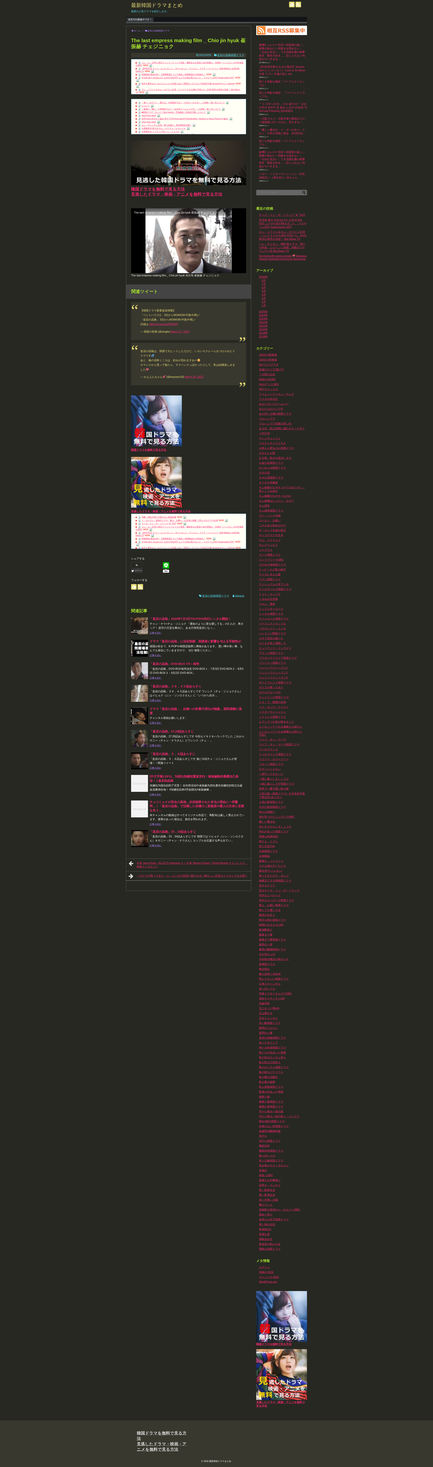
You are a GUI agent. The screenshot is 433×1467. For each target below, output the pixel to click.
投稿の (266, 1272)
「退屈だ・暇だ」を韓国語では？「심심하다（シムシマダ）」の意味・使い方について (181, 109)
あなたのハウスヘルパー (274, 404)
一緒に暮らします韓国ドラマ (276, 783)
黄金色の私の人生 (270, 1244)
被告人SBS (266, 1175)
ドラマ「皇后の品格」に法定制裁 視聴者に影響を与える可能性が (195, 641)
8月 (264, 280)
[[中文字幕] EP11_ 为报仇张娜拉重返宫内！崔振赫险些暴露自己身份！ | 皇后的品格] (139, 783)
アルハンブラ (267, 418)
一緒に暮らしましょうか (274, 778)
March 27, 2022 (180, 331)
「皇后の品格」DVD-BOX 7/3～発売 (174, 664)
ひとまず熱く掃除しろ (272, 643)
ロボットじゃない (270, 769)
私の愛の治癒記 (268, 1077)
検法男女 (264, 969)
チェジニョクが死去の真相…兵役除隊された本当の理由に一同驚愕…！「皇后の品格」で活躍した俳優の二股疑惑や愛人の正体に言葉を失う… (197, 806)
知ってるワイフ (268, 1042)
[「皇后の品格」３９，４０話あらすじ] (139, 693)
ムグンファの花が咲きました (276, 721)
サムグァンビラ (268, 545)
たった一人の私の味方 (272, 569)
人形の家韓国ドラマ (271, 802)
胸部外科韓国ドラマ (271, 1150)
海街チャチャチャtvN (272, 998)
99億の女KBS (267, 379)
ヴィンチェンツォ (270, 438)
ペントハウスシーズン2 (273, 672)
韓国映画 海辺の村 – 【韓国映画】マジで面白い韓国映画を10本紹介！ (174, 74)
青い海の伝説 (267, 1224)
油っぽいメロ (267, 988)
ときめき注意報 (268, 599)
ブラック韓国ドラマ (271, 653)
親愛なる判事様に (270, 1180)
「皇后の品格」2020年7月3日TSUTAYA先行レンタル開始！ (190, 618)
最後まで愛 (265, 934)
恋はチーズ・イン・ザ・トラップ (279, 890)
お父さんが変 (267, 453)
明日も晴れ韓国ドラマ (272, 920)
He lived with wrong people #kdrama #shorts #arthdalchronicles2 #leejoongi (282, 257)
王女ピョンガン (268, 1018)
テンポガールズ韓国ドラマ (275, 589)
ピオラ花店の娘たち (271, 638)
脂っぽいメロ (267, 1155)
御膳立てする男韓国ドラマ (275, 880)
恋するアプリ (267, 885)
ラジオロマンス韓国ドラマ (275, 754)
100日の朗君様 (268, 354)
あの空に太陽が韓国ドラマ (275, 413)
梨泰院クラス (267, 964)
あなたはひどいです (271, 408)
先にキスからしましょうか (275, 826)
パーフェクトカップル (272, 623)
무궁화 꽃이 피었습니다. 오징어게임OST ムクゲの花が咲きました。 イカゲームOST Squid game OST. (188, 78)
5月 (264, 291)
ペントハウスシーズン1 (273, 667)
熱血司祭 (264, 1003)
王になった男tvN (269, 1008)
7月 (264, 284)
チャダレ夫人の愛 (270, 574)
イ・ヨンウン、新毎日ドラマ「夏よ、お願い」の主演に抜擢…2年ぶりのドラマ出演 (180, 520)
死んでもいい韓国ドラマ (274, 978)
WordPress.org (268, 1281)
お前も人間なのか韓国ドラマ (276, 448)
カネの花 (264, 472)
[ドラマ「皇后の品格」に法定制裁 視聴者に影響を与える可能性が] (139, 648)
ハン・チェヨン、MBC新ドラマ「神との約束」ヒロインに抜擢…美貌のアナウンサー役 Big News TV (282, 247)
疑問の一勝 (265, 1032)
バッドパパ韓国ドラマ (272, 633)
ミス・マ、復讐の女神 (272, 702)
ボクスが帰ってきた (271, 687)
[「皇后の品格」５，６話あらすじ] (139, 760)
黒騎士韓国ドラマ (270, 1249)
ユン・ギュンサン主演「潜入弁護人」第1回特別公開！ (166, 125)
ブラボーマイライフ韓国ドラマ (278, 658)
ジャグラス (265, 549)
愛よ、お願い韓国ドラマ (274, 905)
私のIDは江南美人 (270, 1062)
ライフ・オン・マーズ (272, 739)
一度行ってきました (271, 774)
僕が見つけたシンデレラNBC (277, 816)
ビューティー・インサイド (275, 648)
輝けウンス (265, 1204)
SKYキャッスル (268, 389)
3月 (264, 298)
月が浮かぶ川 (267, 954)
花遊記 (263, 1170)
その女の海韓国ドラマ (272, 564)
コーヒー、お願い (270, 520)
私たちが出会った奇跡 (272, 1052)
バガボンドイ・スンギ (272, 628)
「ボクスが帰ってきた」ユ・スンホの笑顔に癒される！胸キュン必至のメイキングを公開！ (192, 875)
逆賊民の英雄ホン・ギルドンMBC (279, 1209)
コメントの (269, 1277)
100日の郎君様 (268, 359)
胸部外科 (264, 1145)
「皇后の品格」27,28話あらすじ (172, 731)
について (146, 106)
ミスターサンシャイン (272, 712)
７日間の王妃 (267, 374)
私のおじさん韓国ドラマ (274, 1067)
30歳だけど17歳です (271, 369)
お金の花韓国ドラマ (271, 462)
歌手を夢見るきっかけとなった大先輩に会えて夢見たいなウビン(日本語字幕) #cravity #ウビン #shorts (188, 83)
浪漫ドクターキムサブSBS (275, 993)
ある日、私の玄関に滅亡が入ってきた (282, 428)
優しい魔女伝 (267, 821)
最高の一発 (265, 944)
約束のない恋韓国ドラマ (274, 1126)
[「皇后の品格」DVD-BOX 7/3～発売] (139, 670)
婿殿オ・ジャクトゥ (271, 861)
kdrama (239, 595)
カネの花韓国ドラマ (271, 477)
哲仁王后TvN (267, 846)
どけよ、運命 (267, 604)
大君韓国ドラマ (268, 851)
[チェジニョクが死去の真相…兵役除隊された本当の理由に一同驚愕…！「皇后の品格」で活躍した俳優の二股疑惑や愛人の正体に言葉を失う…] (139, 808)
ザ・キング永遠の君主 (272, 530)
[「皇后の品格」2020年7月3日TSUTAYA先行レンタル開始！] (139, 625)
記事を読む (156, 632)
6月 (264, 287)
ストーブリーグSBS (271, 559)
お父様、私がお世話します (275, 458)
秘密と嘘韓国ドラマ (271, 1101)
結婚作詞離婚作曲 (270, 1131)
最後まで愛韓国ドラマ (272, 939)
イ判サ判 (264, 433)
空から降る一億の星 (271, 1111)
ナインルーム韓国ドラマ (274, 618)
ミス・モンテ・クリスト (274, 707)
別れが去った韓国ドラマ (274, 831)
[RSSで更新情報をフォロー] (298, 4)
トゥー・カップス (270, 594)
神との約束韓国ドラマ (272, 1047)
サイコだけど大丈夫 (271, 535)
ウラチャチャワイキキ (272, 443)
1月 (264, 305)
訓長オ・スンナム (270, 1185)
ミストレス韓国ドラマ (272, 716)
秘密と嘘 (264, 1096)
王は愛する (265, 1013)
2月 (264, 301)
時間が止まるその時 (271, 924)
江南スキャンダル (270, 983)
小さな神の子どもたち (272, 865)
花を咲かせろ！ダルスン (274, 1165)
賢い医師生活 (267, 1190)
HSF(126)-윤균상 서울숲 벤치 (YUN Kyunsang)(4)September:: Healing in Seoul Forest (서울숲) (185, 119)
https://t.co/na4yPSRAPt (163, 324)
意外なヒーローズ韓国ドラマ (276, 900)
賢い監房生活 (267, 1195)
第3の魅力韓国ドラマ (272, 1121)
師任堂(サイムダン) (270, 870)
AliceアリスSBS (269, 384)
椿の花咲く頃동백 (270, 974)
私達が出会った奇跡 (271, 1091)
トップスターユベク (271, 608)
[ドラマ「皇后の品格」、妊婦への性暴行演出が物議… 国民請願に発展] (139, 715)
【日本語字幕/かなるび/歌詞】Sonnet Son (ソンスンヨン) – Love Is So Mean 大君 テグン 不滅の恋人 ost (282, 70)
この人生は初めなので (272, 525)
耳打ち (263, 1136)
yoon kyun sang (149, 115)
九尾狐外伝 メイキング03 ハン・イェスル (160, 131)
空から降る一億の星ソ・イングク (279, 1116)
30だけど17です (269, 364)
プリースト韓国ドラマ (272, 662)
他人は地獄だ (267, 811)
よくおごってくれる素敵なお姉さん (280, 726)
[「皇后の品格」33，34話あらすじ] (139, 838)
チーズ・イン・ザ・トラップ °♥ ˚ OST (159, 523)
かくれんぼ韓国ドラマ (272, 467)
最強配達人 (265, 929)
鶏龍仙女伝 (265, 1239)
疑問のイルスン (268, 1028)
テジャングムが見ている (274, 584)
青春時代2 (265, 1229)
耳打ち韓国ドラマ (270, 1140)
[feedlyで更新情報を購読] (292, 4)
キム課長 (264, 505)
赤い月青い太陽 (268, 1199)
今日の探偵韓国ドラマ (272, 807)
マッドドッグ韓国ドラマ (274, 697)
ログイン (264, 1267)
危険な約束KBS (268, 836)
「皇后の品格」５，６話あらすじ (172, 754)
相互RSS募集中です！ (140, 19)
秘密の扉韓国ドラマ (271, 1106)
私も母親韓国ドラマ (271, 1086)
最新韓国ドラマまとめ (157, 5)
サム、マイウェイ (270, 540)
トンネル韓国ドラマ (271, 613)
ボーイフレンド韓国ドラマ (275, 682)
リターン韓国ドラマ (271, 764)
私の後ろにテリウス (271, 1072)
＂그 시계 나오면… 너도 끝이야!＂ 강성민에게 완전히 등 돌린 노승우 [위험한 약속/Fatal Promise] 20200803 (283, 107)
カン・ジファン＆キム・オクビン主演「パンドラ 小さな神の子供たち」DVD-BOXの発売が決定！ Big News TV (283, 235)
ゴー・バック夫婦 (270, 515)
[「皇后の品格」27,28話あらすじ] (139, 738)
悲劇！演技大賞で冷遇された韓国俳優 (159, 517)
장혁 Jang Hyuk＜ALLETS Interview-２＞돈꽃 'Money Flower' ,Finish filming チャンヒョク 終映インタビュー (192, 865)
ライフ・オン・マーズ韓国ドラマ (279, 744)
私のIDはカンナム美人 (272, 1057)
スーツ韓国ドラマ (270, 554)
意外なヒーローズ (270, 895)
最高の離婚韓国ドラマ (272, 949)
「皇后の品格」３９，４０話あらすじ (175, 686)
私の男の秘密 (267, 1082)
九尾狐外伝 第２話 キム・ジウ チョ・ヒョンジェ (164, 128)
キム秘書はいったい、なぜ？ (276, 500)
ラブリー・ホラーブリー (274, 759)
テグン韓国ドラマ (270, 579)
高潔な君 (264, 1234)
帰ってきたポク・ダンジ (274, 875)
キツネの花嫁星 (268, 482)
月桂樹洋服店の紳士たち (274, 959)
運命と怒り (265, 1214)
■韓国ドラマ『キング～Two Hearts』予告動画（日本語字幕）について (174, 112)
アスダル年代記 (268, 399)
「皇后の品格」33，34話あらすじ (173, 831)
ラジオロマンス (268, 749)
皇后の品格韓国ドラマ (230, 55)
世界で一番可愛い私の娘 (274, 788)
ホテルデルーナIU (270, 692)
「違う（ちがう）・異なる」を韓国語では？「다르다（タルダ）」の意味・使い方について (183, 102)
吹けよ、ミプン (268, 841)
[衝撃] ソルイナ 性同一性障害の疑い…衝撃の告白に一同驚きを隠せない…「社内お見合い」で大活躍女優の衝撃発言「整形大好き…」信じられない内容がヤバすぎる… (282, 52)
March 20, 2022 (194, 376)
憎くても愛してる (270, 910)
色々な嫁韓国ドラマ (271, 1160)
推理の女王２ (267, 915)
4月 (264, 294)
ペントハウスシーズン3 (273, 677)
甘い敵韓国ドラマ (270, 1023)
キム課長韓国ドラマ (271, 510)
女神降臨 (264, 856)
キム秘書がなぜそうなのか (275, 495)
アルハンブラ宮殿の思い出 (275, 423)
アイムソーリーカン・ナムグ (276, 394)
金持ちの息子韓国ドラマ (274, 1219)
